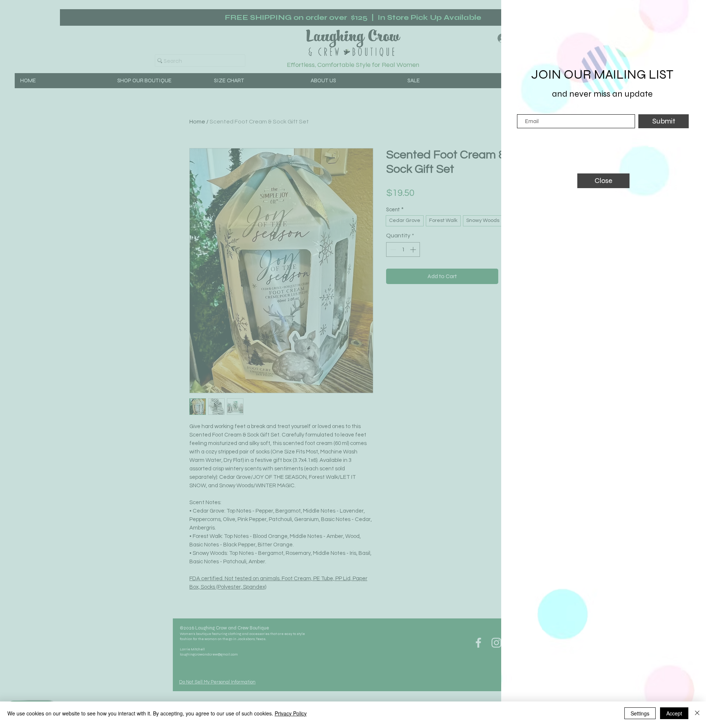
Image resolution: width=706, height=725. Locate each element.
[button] (603, 180)
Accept (674, 713)
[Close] (697, 713)
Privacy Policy (291, 713)
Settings (640, 713)
